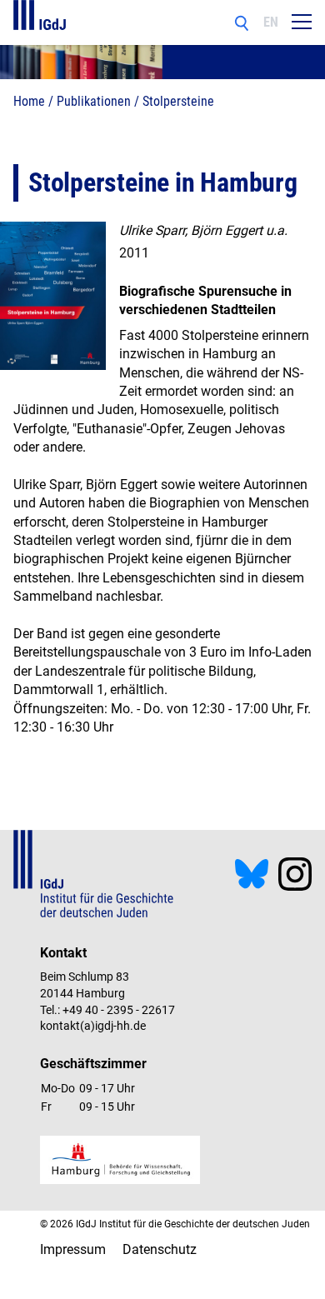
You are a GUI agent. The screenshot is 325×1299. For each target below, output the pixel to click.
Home (29, 101)
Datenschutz (159, 1249)
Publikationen (94, 101)
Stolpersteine (178, 101)
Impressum (73, 1249)
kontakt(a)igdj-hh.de (93, 1025)
